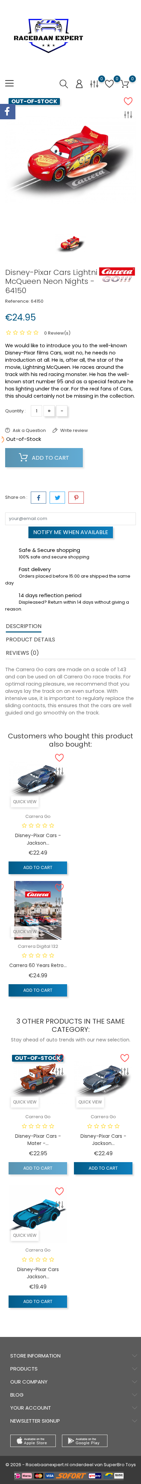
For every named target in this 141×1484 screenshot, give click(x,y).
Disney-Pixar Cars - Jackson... (38, 839)
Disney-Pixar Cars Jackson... (38, 1273)
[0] (94, 84)
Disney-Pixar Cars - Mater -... (38, 1140)
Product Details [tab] (30, 639)
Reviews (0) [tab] (22, 653)
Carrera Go (38, 816)
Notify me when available (70, 532)
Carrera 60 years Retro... (38, 965)
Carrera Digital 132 (38, 946)
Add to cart (49, 458)
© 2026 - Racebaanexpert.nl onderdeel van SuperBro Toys (70, 1464)
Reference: (17, 301)
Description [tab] (23, 626)
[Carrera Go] (117, 274)
